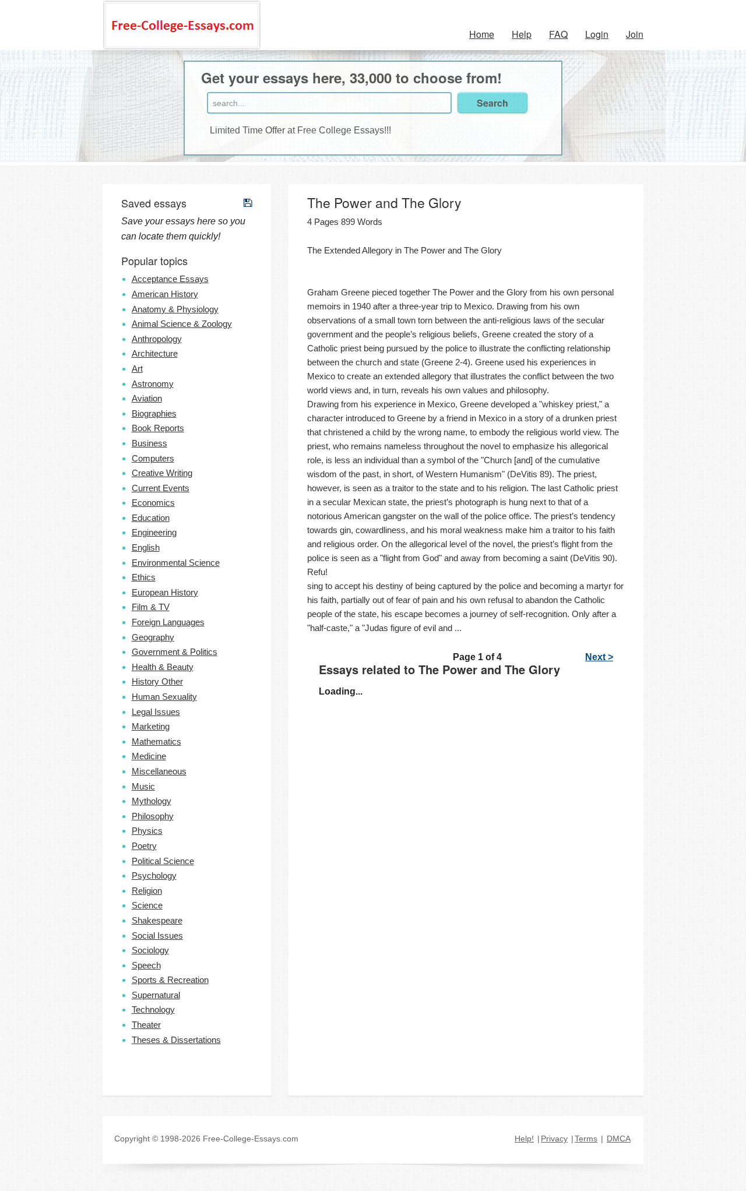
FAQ (558, 34)
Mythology (151, 801)
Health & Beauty (162, 667)
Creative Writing (162, 473)
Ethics (144, 577)
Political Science (163, 861)
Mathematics (156, 741)
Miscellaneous (159, 771)
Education (151, 518)
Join (634, 34)
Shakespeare (157, 920)
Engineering (154, 532)
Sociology (150, 950)
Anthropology (157, 339)
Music (143, 786)
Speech (146, 965)
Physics (147, 831)
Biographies (154, 413)
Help (522, 34)
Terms (586, 1138)
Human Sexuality (164, 697)
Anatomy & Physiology (175, 309)
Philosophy (153, 816)
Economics (153, 503)
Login (596, 34)
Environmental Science (176, 563)
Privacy (554, 1138)
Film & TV (151, 607)
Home (481, 34)
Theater (146, 1025)
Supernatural (156, 995)
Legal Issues (156, 712)
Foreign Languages (168, 622)
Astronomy (153, 384)
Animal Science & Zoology (182, 324)
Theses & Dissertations (176, 1040)
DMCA (619, 1138)
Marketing (151, 726)
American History (165, 294)
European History (165, 592)
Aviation (147, 398)
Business (149, 443)
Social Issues (157, 935)
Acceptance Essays (170, 279)
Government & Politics (174, 652)
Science (147, 905)
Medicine (149, 756)
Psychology (154, 875)
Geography (153, 637)
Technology (153, 1009)
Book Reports (158, 428)
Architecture (155, 353)
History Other (157, 681)
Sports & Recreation (170, 980)
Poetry (144, 846)
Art (137, 368)
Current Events (160, 488)
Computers (153, 458)
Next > (599, 657)
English (146, 547)
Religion (147, 891)
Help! (524, 1138)
